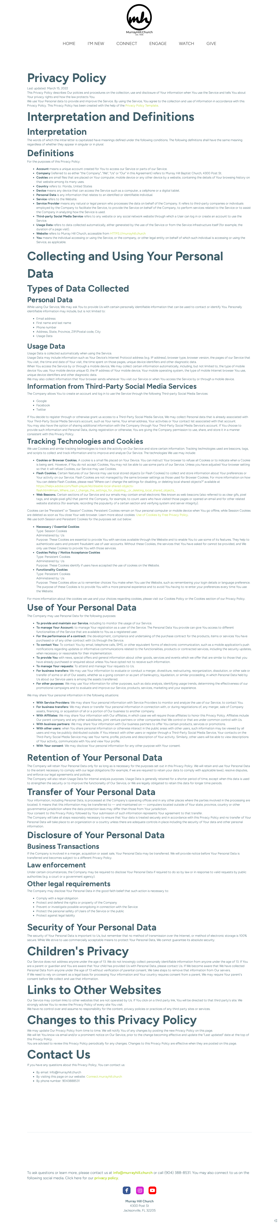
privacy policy (106, 1178)
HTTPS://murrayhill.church (128, 233)
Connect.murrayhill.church (104, 1076)
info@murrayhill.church (133, 1172)
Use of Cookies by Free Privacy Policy (162, 515)
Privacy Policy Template (141, 105)
